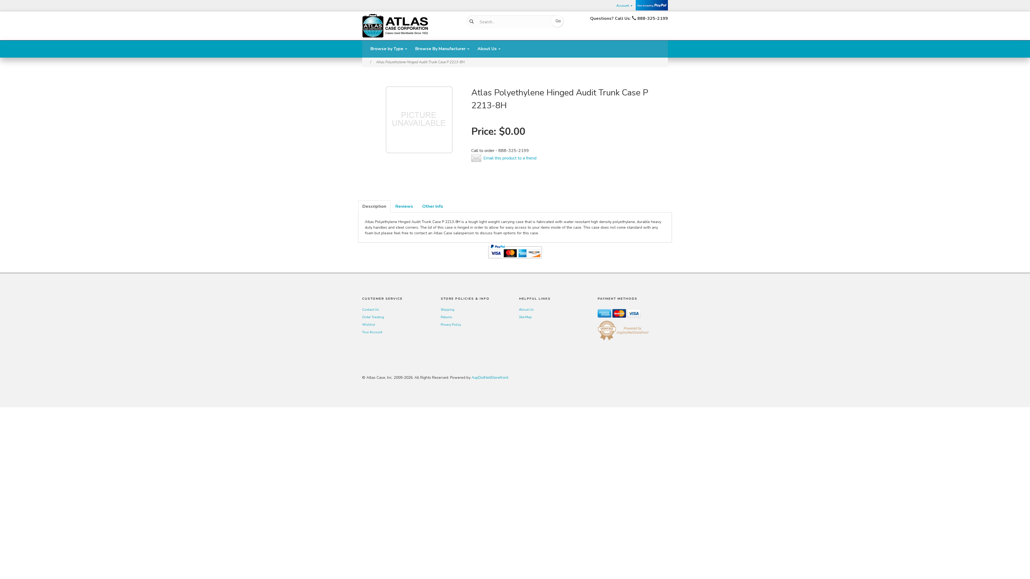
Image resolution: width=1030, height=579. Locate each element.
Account (623, 5)
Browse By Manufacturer (441, 49)
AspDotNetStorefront (490, 377)
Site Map (525, 317)
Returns (446, 317)
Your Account (372, 332)
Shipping (447, 309)
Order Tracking (373, 317)
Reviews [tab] (404, 206)
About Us (487, 49)
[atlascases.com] (395, 25)
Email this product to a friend (509, 158)
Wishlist (368, 324)
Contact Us (370, 309)
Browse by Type (387, 49)
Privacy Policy (451, 324)
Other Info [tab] (432, 206)
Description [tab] (374, 206)
